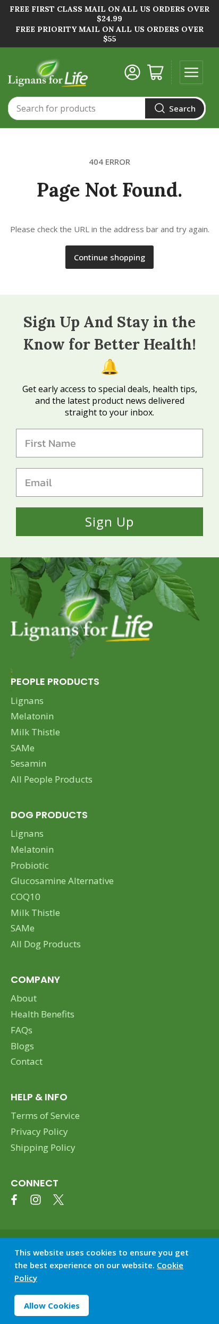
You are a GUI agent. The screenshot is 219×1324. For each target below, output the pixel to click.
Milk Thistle (35, 732)
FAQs (21, 1030)
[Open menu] (191, 72)
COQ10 (25, 896)
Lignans (27, 700)
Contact (27, 1061)
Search (182, 108)
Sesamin (28, 763)
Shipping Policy (43, 1147)
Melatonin (32, 716)
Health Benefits (42, 1014)
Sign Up (109, 521)
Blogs (22, 1046)
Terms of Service (45, 1115)
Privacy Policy (39, 1131)
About (24, 998)
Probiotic (30, 865)
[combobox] (107, 108)
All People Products (51, 779)
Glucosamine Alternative (62, 881)
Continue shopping (109, 257)
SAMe (23, 748)
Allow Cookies (52, 1305)
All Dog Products (46, 944)
